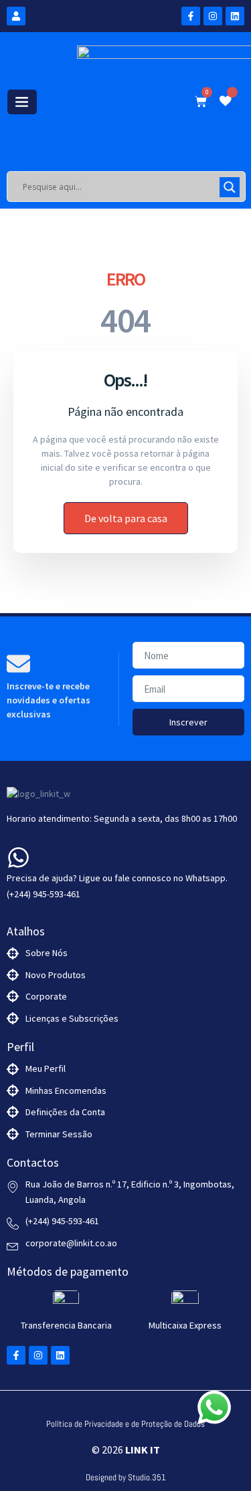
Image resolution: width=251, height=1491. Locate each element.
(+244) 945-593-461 (43, 894)
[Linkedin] (235, 16)
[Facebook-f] (190, 16)
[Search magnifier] (230, 187)
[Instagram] (212, 16)
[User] (16, 16)
